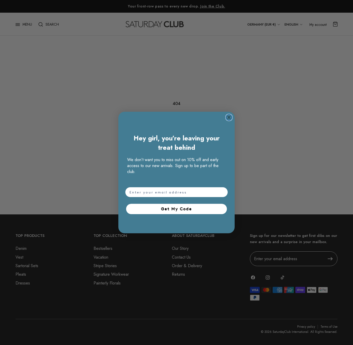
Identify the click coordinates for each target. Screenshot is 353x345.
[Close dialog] (229, 117)
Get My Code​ (176, 208)
